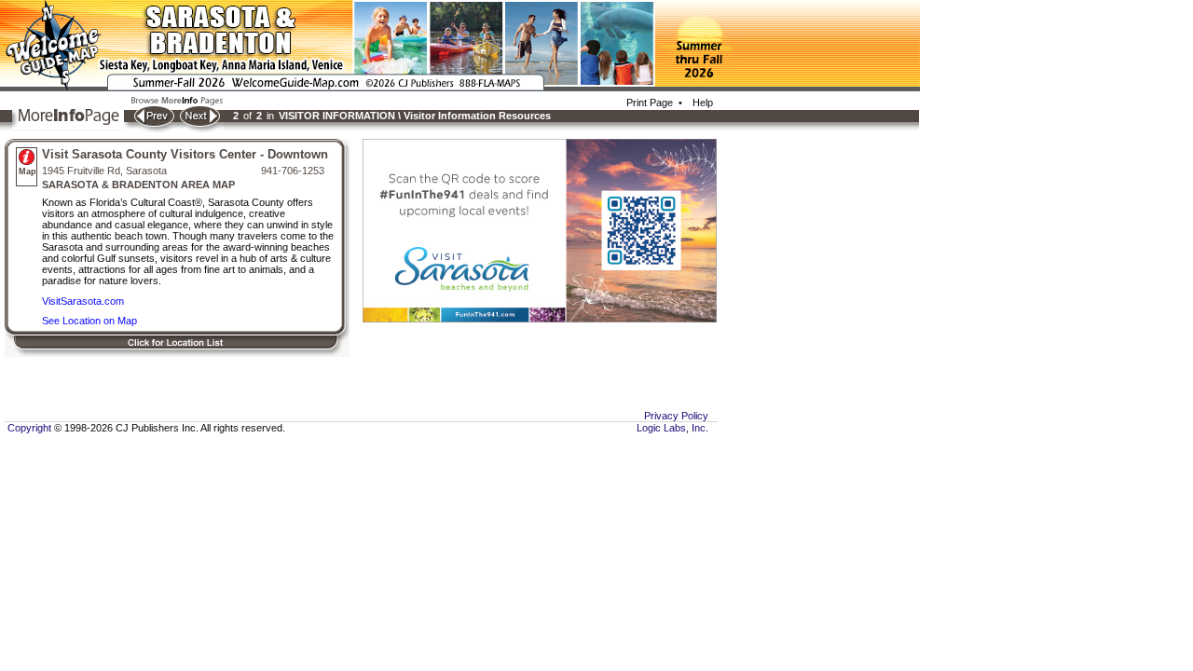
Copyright (28, 427)
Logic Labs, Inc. (672, 427)
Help (700, 102)
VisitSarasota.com (83, 301)
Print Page (649, 102)
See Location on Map (89, 320)
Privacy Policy (676, 415)
